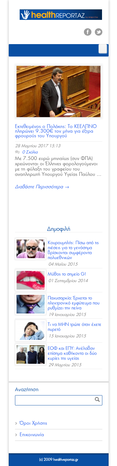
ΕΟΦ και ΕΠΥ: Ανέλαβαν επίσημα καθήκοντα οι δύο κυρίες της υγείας (72, 353)
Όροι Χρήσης (33, 423)
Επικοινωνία (32, 434)
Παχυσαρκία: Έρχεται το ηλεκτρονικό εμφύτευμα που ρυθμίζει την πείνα (74, 303)
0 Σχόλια (30, 152)
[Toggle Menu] (103, 48)
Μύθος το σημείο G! (67, 274)
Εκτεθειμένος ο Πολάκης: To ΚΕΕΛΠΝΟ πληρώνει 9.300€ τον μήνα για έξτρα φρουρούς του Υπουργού (56, 131)
